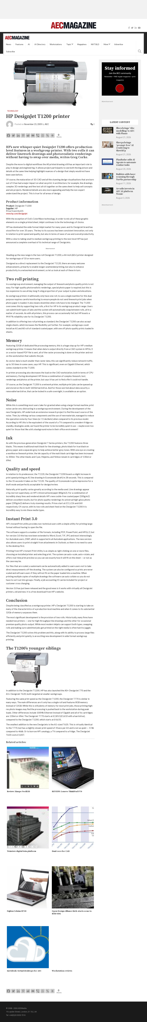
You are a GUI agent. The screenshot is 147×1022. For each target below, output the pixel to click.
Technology (12, 111)
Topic (68, 44)
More (106, 44)
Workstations (56, 44)
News (8, 44)
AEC (47, 124)
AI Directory (39, 44)
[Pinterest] (23, 135)
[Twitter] (132, 27)
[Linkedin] (18, 135)
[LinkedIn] (135, 27)
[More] (52, 135)
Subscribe (10, 51)
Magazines (82, 44)
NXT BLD (95, 44)
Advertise (118, 44)
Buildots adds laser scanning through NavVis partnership (126, 177)
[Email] (33, 135)
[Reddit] (28, 135)
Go (119, 88)
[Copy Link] (47, 135)
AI (29, 44)
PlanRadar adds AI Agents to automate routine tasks (126, 162)
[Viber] (38, 135)
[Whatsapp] (42, 135)
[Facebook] (129, 27)
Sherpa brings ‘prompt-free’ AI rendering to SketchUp (125, 146)
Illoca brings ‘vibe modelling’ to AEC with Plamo (125, 131)
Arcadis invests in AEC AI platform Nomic (125, 191)
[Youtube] (139, 27)
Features (19, 44)
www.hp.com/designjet (16, 213)
